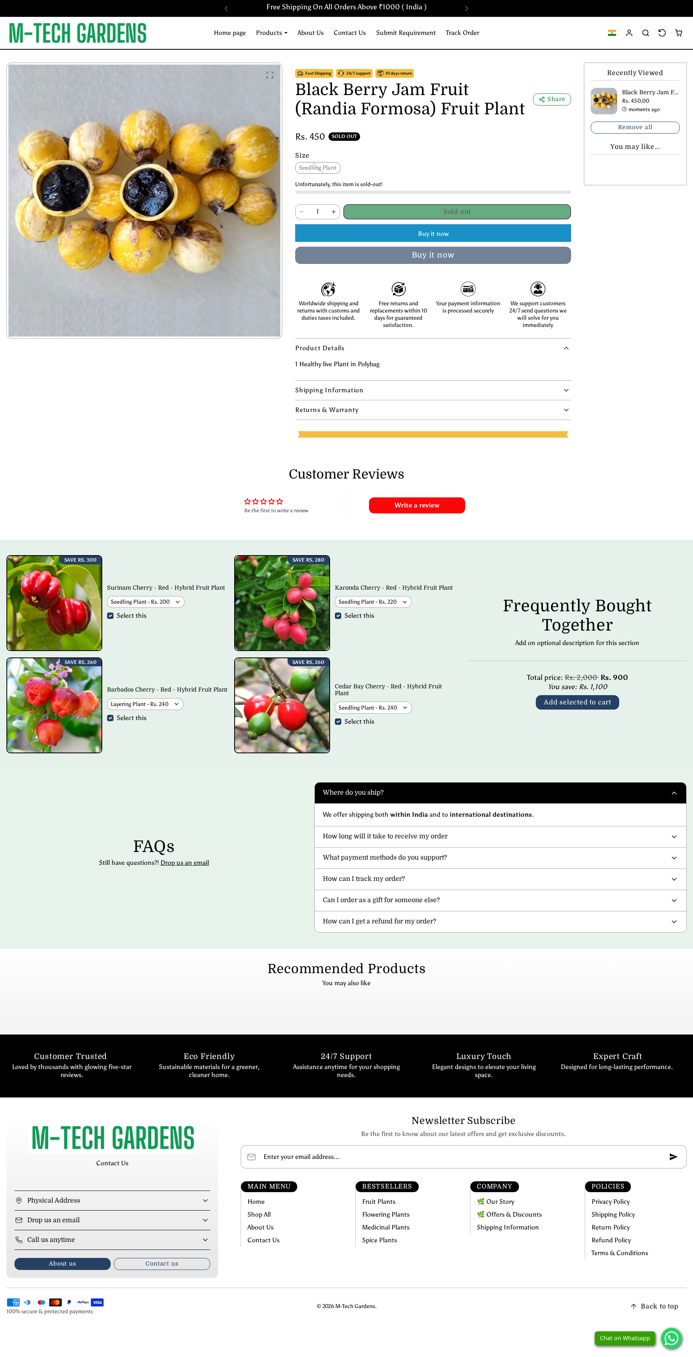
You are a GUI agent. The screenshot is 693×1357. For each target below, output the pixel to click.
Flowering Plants (385, 1214)
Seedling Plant (318, 167)
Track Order (462, 33)
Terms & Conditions (620, 1253)
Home (256, 1201)
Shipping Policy (613, 1214)
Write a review (417, 505)
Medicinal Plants (385, 1227)
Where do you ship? (353, 792)
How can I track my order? (364, 878)
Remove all (635, 127)
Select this (131, 615)
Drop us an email (184, 862)
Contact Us (350, 33)
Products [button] (270, 33)
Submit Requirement (406, 33)
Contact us (162, 1263)
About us (62, 1263)
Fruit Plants (378, 1201)
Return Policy (611, 1227)
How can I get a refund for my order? (379, 921)
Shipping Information (508, 1227)
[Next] (467, 8)
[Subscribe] (673, 1156)
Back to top (660, 1306)
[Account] (629, 32)
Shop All (259, 1214)
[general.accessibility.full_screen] (270, 75)
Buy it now (433, 233)
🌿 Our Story (495, 1201)
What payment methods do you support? (385, 857)
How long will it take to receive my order (385, 836)
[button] (612, 32)
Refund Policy (611, 1240)
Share (556, 99)
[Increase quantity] (333, 211)
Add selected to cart (577, 702)
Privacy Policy (611, 1201)
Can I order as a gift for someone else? (381, 900)
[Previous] (226, 8)
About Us (311, 33)
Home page (230, 33)
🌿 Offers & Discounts (509, 1214)
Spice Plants (379, 1240)
